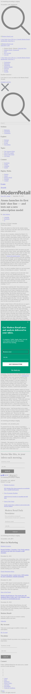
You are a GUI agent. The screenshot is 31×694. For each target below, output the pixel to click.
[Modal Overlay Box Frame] (15, 347)
